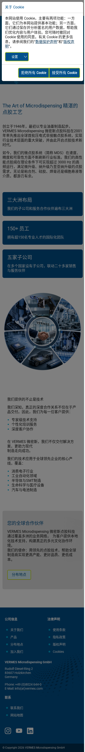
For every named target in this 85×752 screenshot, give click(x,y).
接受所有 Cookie (64, 73)
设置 (15, 56)
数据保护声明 (46, 42)
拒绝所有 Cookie (33, 73)
